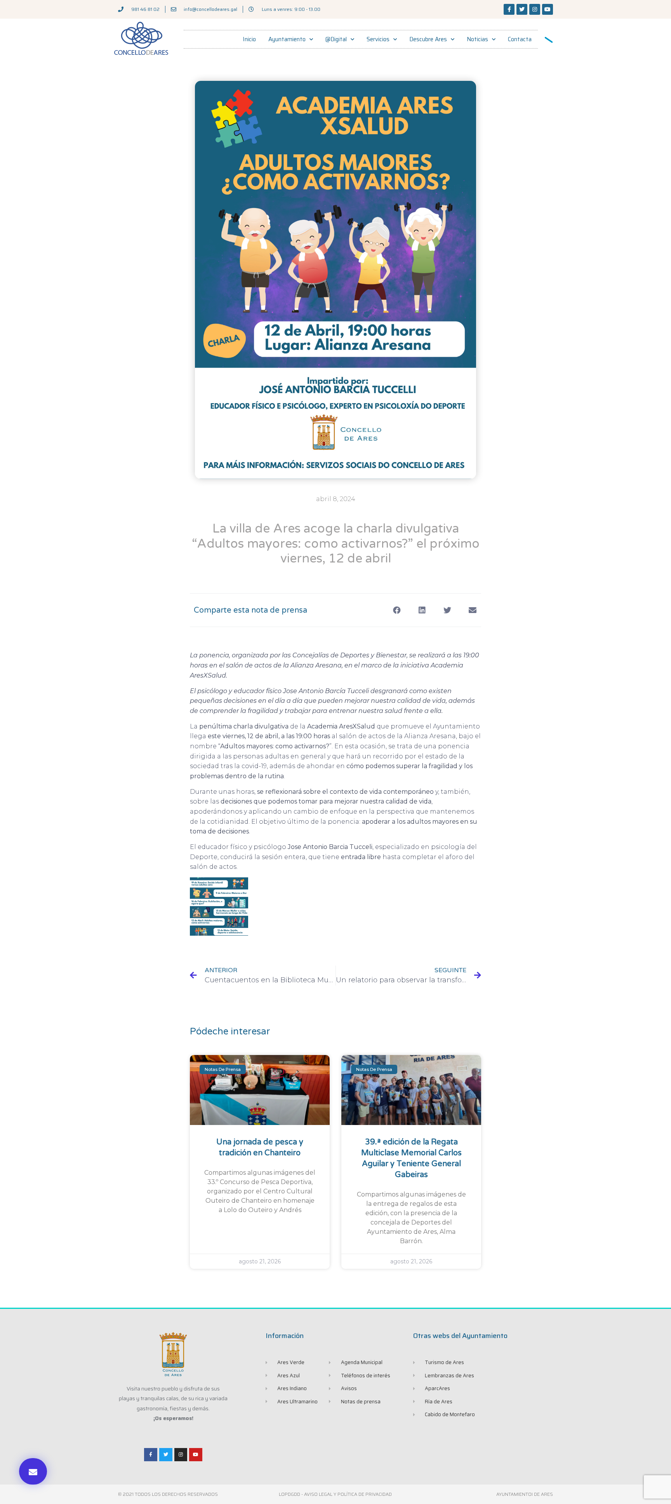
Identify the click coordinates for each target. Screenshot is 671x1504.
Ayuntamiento (287, 39)
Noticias (477, 39)
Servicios (378, 39)
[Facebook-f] (509, 9)
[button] (33, 1471)
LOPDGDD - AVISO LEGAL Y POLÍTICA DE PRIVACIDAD (335, 1494)
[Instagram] (534, 9)
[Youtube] (547, 9)
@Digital (336, 39)
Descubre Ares (428, 39)
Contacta (520, 39)
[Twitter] (521, 9)
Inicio (249, 39)
